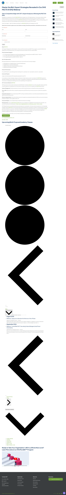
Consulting (11, 2)
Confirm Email (27, 35)
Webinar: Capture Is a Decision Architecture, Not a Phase (21, 318)
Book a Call (60, 2)
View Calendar (55, 43)
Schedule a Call (6, 115)
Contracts (34, 485)
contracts (30, 84)
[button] (64, 493)
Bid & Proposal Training (36, 480)
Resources (21, 2)
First (3, 29)
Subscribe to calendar (10, 409)
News (26, 2)
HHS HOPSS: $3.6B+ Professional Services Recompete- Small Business (59, 19)
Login (55, 2)
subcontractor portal (15, 102)
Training (16, 2)
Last (26, 29)
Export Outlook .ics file (11, 444)
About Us (34, 478)
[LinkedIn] (59, 493)
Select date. (15, 314)
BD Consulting (35, 482)
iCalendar (8, 439)
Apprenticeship (35, 483)
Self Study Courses (20, 478)
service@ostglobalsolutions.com (8, 117)
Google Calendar (10, 438)
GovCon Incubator (20, 482)
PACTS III (17, 17)
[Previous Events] (25, 305)
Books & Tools (19, 480)
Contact (3, 113)
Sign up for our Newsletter (56, 479)
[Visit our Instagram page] (57, 493)
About (7, 2)
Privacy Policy (19, 483)
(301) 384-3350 (5, 119)
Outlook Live (9, 442)
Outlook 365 (9, 441)
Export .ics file (9, 443)
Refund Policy (35, 487)
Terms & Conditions (20, 485)
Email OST (4, 481)
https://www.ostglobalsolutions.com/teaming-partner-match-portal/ (29, 103)
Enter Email (4, 35)
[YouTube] (61, 493)
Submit (3, 44)
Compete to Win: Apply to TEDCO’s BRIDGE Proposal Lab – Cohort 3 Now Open (59, 23)
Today (6, 308)
